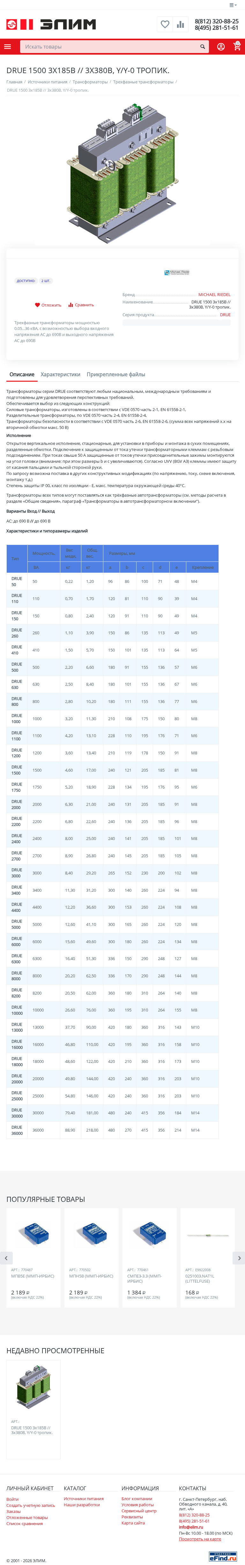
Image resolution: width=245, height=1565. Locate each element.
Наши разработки (82, 1505)
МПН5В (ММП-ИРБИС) (91, 1276)
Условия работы (138, 1505)
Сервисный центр (139, 1511)
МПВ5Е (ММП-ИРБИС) (32, 1276)
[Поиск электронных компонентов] (223, 1556)
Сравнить (84, 305)
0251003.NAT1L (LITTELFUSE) (199, 1279)
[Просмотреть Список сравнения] (180, 28)
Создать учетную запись (30, 1505)
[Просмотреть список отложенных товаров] (165, 28)
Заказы (13, 1511)
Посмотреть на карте (200, 1539)
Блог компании (137, 1498)
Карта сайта (133, 1523)
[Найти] (202, 46)
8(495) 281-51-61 (217, 27)
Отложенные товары (27, 1517)
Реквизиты (132, 1517)
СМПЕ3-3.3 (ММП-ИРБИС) (144, 1279)
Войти (12, 1499)
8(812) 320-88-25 (217, 21)
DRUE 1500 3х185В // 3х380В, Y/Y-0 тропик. (32, 1430)
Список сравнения (24, 1523)
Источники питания (83, 1498)
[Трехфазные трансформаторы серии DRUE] (122, 173)
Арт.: (15, 1269)
